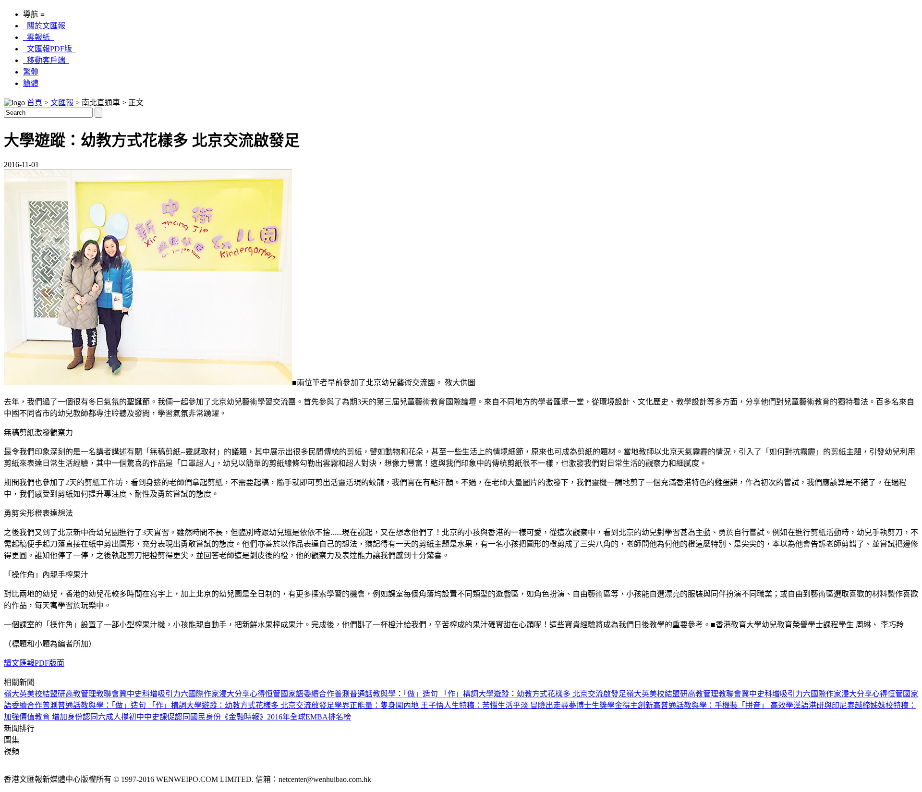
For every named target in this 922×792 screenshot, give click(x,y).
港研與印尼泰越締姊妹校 (851, 705)
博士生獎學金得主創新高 (618, 705)
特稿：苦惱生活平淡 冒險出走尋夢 (517, 705)
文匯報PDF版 (49, 49)
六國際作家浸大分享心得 (223, 694)
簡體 (30, 83)
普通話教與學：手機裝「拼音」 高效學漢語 (735, 705)
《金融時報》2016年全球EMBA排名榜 (286, 717)
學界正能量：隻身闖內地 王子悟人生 (396, 705)
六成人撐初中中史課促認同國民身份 (159, 717)
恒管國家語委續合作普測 (307, 694)
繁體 (30, 72)
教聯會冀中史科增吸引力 (138, 694)
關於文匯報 (46, 26)
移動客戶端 (46, 60)
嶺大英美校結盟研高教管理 (50, 694)
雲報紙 (38, 37)
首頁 (34, 102)
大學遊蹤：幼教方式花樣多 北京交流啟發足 (552, 694)
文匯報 (61, 102)
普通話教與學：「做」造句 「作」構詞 (414, 694)
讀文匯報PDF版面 (34, 663)
